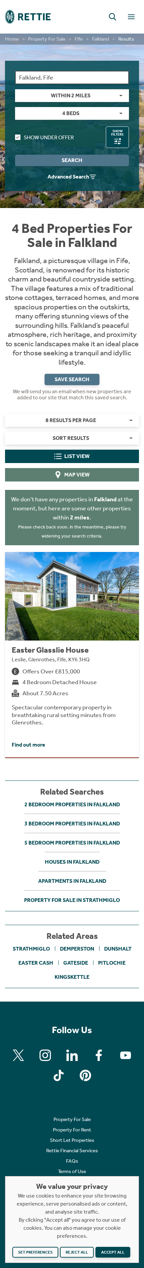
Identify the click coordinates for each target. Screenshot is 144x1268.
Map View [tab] (77, 474)
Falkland (100, 39)
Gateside (75, 963)
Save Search (72, 379)
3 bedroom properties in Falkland (72, 823)
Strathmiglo (31, 949)
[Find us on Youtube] (125, 1055)
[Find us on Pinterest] (85, 1075)
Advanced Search (68, 176)
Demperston (77, 949)
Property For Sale (46, 39)
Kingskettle (72, 977)
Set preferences (35, 1252)
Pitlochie (112, 963)
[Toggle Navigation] (131, 17)
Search (72, 160)
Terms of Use (72, 1171)
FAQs (72, 1161)
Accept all (113, 1252)
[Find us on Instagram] (45, 1055)
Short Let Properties (72, 1140)
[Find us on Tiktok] (58, 1075)
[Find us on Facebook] (98, 1055)
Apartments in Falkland (72, 881)
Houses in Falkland (72, 862)
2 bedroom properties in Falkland (72, 804)
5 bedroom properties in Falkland (72, 843)
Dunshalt (118, 949)
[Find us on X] (18, 1055)
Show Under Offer (49, 137)
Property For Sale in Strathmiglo (72, 900)
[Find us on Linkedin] (72, 1055)
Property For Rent (72, 1130)
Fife (79, 39)
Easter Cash (35, 963)
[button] (112, 17)
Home (12, 39)
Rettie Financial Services (72, 1151)
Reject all (77, 1252)
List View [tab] (77, 456)
